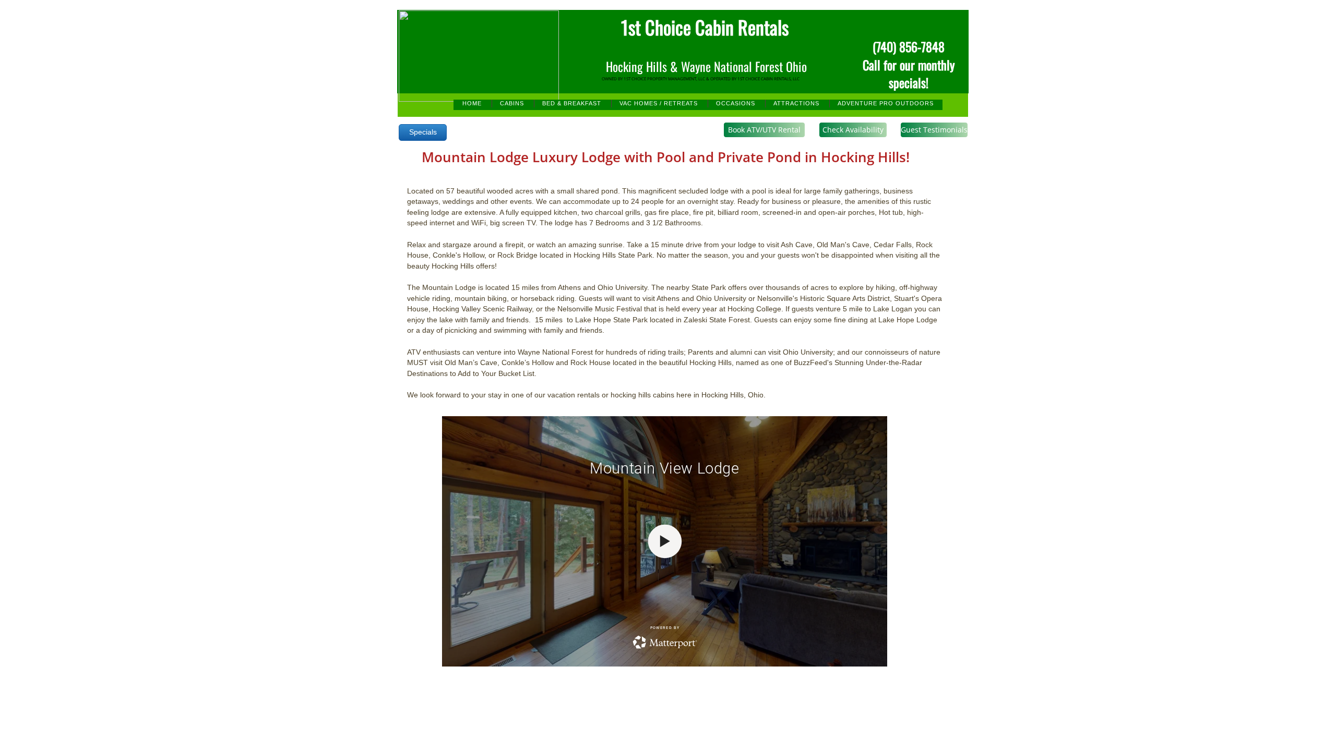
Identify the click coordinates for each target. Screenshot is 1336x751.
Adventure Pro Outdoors (886, 103)
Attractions (796, 103)
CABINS (512, 103)
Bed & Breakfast (571, 103)
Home (472, 103)
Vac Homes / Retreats (658, 103)
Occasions (735, 103)
